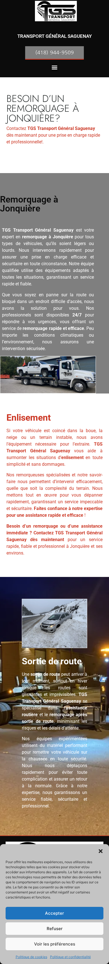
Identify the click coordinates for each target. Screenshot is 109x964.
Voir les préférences (54, 944)
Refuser (55, 928)
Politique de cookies (31, 957)
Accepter (54, 913)
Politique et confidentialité (70, 957)
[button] (100, 851)
